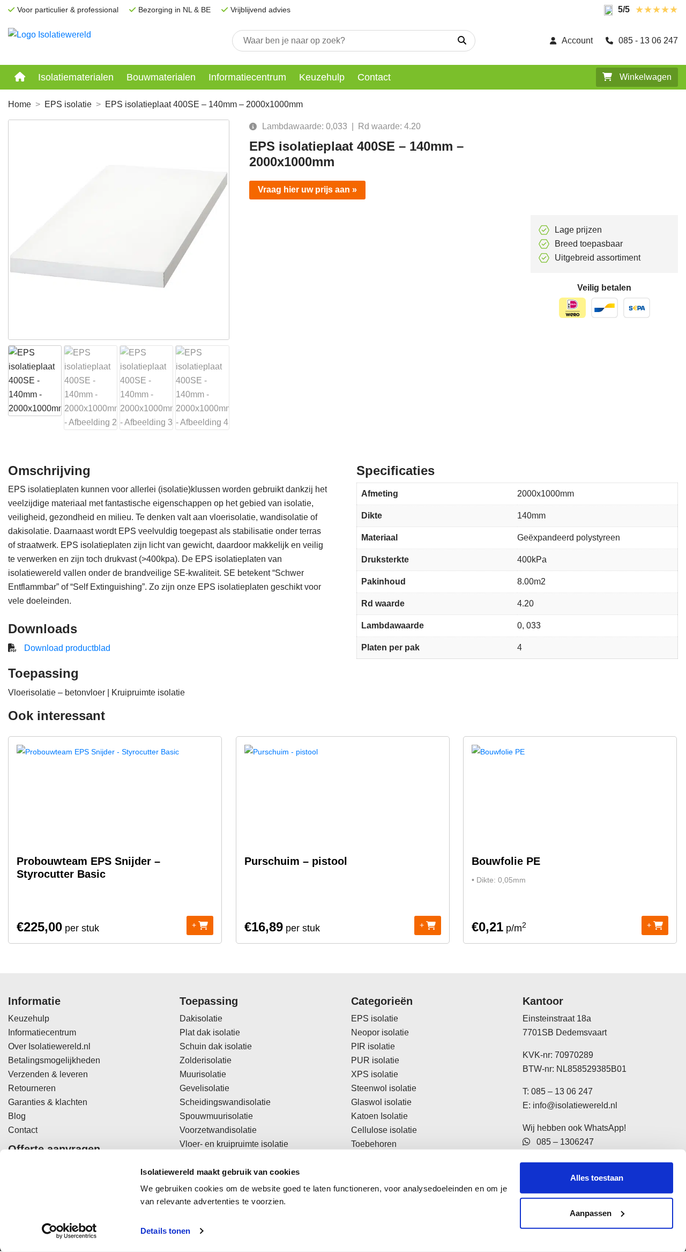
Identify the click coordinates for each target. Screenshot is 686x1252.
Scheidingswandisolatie (225, 1102)
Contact (374, 77)
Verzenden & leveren (48, 1074)
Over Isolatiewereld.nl (49, 1046)
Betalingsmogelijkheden (54, 1060)
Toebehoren (374, 1144)
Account (577, 40)
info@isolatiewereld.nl (575, 1105)
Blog (17, 1116)
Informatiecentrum (247, 77)
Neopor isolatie (380, 1032)
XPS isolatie (374, 1074)
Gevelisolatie (204, 1088)
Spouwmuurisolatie (216, 1116)
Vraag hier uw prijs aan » (307, 189)
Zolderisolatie (206, 1060)
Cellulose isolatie (384, 1130)
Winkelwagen (644, 77)
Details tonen (165, 1230)
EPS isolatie (68, 104)
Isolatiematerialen (76, 77)
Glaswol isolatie (381, 1102)
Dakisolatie (201, 1018)
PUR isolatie (375, 1060)
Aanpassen (591, 1212)
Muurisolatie (203, 1074)
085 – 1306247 (562, 1141)
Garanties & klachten (47, 1102)
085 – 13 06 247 (562, 1091)
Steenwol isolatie (383, 1088)
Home (19, 104)
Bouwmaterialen (161, 77)
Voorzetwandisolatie (218, 1130)
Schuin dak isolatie (216, 1046)
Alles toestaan (596, 1177)
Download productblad (67, 648)
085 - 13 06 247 (648, 40)
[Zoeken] (461, 40)
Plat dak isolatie (210, 1032)
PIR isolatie (373, 1046)
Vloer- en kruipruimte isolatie (234, 1144)
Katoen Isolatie (379, 1116)
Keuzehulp (322, 77)
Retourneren (32, 1088)
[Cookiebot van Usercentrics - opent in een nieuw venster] (69, 1231)
